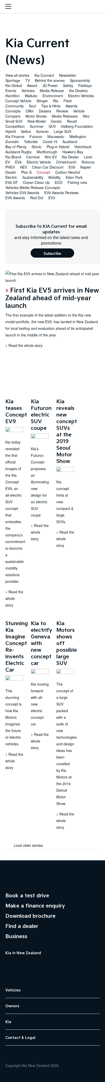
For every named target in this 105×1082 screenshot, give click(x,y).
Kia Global (13, 85)
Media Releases (65, 116)
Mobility (54, 177)
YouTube (20, 964)
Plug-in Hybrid (58, 146)
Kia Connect (44, 75)
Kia (52, 7)
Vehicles (28, 90)
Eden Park (74, 177)
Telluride (31, 141)
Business (16, 936)
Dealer (10, 172)
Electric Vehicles (81, 95)
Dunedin (12, 141)
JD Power (50, 85)
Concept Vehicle (18, 100)
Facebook (7, 964)
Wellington (77, 136)
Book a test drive (27, 895)
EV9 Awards (15, 197)
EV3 (51, 197)
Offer (30, 111)
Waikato (31, 95)
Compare (12, 116)
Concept (43, 172)
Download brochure (30, 915)
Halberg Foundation (77, 126)
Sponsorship (80, 80)
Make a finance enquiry (35, 905)
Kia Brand (13, 156)
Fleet (67, 100)
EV (7, 162)
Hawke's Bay (72, 151)
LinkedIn (46, 964)
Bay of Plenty (16, 146)
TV (27, 80)
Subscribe (52, 253)
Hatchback (82, 146)
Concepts (13, 111)
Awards (71, 105)
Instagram (33, 964)
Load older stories (28, 845)
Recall (72, 121)
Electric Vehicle (39, 162)
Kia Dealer (70, 156)
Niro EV (51, 156)
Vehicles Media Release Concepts (32, 187)
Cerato (56, 121)
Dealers (45, 111)
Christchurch (66, 162)
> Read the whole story (24, 345)
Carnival (33, 156)
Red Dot (36, 197)
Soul (32, 105)
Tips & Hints (50, 105)
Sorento (42, 131)
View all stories (17, 75)
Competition (15, 126)
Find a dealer (21, 925)
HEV (23, 167)
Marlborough (47, 151)
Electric (11, 177)
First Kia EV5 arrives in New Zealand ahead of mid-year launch (52, 297)
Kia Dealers (78, 90)
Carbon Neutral (67, 172)
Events (10, 90)
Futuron (36, 136)
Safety (68, 85)
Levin (88, 156)
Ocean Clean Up (36, 182)
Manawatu (55, 136)
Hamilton (12, 95)
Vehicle (79, 111)
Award (32, 85)
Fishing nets (77, 182)
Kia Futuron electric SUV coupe (41, 414)
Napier (85, 167)
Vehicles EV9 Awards (22, 192)
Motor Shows (36, 116)
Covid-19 (50, 141)
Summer (37, 126)
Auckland (69, 141)
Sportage (12, 80)
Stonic (37, 146)
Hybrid (10, 131)
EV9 (72, 167)
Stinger (42, 100)
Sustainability (32, 177)
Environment (53, 95)
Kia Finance (14, 136)
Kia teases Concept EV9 (16, 411)
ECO (58, 182)
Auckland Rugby (18, 151)
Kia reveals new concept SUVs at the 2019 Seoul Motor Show (66, 431)
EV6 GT (11, 182)
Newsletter (67, 75)
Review (62, 111)
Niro (86, 116)
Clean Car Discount (47, 167)
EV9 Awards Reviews (61, 192)
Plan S (26, 172)
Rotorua (88, 162)
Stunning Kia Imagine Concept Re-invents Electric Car (16, 646)
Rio (55, 100)
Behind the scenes (50, 80)
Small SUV (13, 121)
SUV (52, 126)
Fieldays (85, 85)
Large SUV (62, 131)
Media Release (52, 90)
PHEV (10, 167)
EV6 (18, 162)
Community (14, 105)
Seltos (26, 131)
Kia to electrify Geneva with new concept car (41, 643)
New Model (37, 121)
